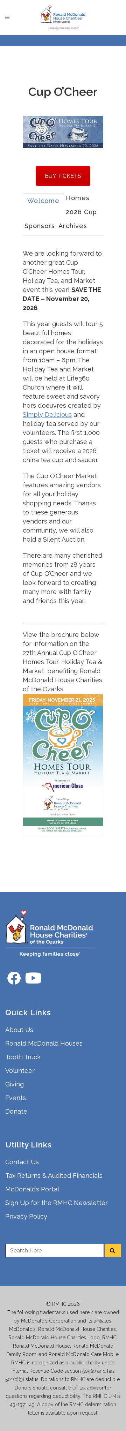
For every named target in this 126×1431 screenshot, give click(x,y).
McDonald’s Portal (32, 1189)
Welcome (43, 200)
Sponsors (39, 225)
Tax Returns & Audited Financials (54, 1175)
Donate (16, 1111)
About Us (19, 1029)
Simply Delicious (47, 414)
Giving (14, 1084)
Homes (78, 198)
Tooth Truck (23, 1057)
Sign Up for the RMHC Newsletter (56, 1202)
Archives (72, 225)
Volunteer (20, 1070)
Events (15, 1097)
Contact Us (22, 1162)
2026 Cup (81, 212)
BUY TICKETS (63, 176)
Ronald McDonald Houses (44, 1043)
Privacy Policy (26, 1216)
